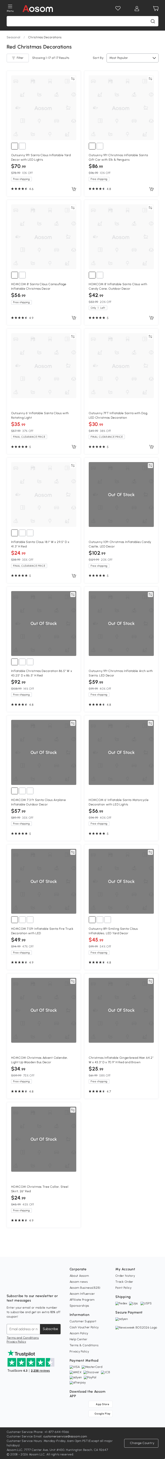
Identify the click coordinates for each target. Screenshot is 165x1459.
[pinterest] (38, 1285)
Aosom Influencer (82, 1294)
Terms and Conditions (23, 1338)
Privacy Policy (16, 1341)
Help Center (78, 1339)
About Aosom (79, 1276)
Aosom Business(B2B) (85, 1288)
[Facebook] (10, 1285)
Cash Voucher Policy (84, 1327)
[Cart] (155, 8)
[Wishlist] (118, 8)
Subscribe (50, 1329)
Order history (125, 1276)
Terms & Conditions (84, 1345)
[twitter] (47, 1285)
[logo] (38, 8)
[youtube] (29, 1285)
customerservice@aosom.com (65, 1436)
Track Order (124, 1282)
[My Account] (136, 8)
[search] (152, 21)
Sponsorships (79, 1306)
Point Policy (123, 1288)
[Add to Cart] (74, 189)
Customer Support (83, 1321)
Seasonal (13, 37)
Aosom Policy (79, 1333)
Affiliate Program (82, 1300)
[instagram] (19, 1285)
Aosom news (79, 1282)
